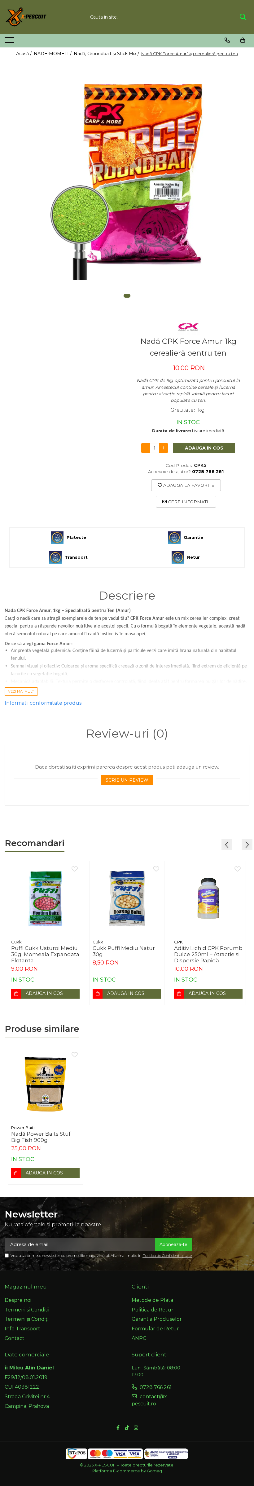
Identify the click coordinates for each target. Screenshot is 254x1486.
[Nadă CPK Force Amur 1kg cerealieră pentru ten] (127, 182)
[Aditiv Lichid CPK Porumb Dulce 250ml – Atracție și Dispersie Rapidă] (208, 898)
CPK (178, 941)
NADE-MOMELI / (53, 53)
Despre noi (18, 1300)
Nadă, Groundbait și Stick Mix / (107, 53)
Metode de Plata (152, 1300)
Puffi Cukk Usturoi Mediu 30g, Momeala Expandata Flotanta (45, 954)
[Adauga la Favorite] (75, 869)
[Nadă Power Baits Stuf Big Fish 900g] (45, 1084)
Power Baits (23, 1127)
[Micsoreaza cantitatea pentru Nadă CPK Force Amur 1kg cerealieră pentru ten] (145, 448)
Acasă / (24, 53)
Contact (14, 1338)
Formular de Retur (155, 1329)
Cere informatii (188, 501)
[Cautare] (243, 17)
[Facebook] (118, 1428)
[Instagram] (136, 1428)
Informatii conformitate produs (43, 703)
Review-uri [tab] (127, 733)
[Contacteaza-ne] (227, 40)
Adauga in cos (204, 448)
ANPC (139, 1338)
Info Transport (22, 1329)
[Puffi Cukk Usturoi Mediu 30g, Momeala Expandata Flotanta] (45, 898)
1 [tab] (127, 296)
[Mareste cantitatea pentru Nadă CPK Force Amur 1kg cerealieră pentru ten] (163, 448)
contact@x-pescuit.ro (150, 1400)
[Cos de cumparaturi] (242, 40)
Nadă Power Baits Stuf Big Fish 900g (41, 1137)
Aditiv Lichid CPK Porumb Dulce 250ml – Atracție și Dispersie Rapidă (208, 954)
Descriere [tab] (127, 595)
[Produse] (10, 42)
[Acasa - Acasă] (36, 17)
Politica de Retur (152, 1310)
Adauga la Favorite (188, 485)
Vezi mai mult (21, 691)
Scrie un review (127, 780)
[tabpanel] (127, 182)
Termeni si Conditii (27, 1310)
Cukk (16, 941)
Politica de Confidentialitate (167, 1255)
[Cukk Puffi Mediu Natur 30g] (127, 898)
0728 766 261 (155, 1387)
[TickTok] (127, 1428)
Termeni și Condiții (27, 1319)
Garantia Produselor (157, 1319)
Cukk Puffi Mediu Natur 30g (124, 951)
